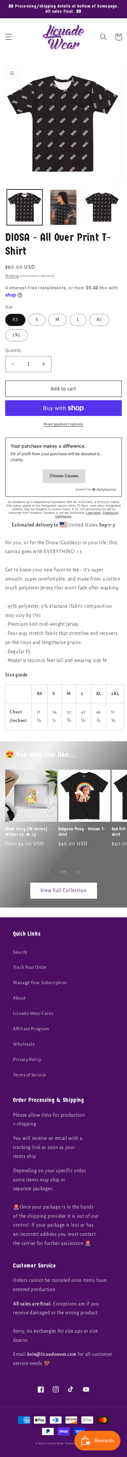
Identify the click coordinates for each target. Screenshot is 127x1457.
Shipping (12, 276)
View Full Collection (63, 890)
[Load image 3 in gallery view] (102, 207)
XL (99, 319)
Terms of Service (29, 1074)
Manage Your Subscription (40, 982)
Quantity (13, 350)
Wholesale (24, 1044)
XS (15, 319)
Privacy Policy (27, 1059)
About (19, 998)
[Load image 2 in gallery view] (63, 207)
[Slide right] (78, 872)
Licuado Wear (55, 1443)
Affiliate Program (31, 1028)
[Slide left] (49, 872)
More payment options (63, 424)
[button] (8, 37)
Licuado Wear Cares (33, 1013)
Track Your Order (30, 967)
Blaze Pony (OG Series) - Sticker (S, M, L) (27, 831)
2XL (16, 335)
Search (20, 952)
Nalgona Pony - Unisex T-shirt (81, 831)
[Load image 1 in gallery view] (24, 207)
